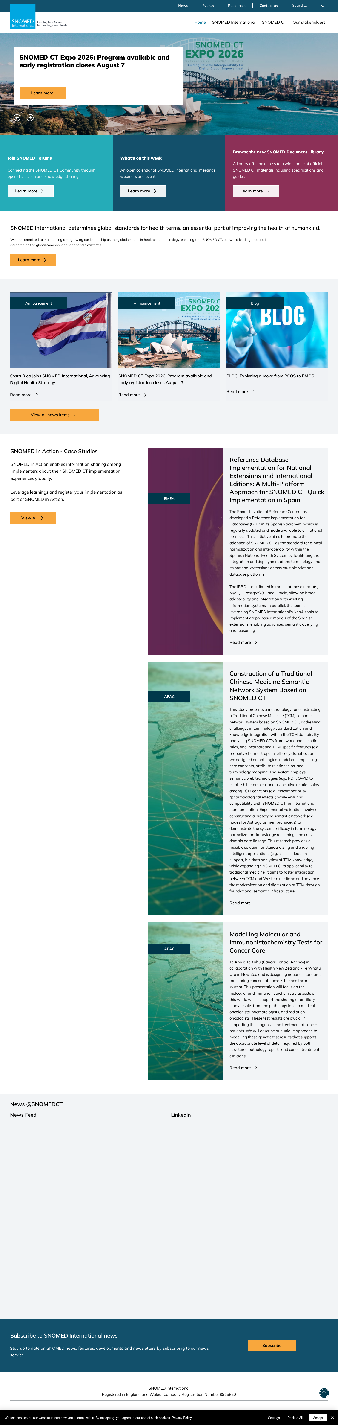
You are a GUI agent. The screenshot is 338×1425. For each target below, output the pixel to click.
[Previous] (17, 117)
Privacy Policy (182, 1417)
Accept (318, 1417)
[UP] (324, 1393)
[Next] (30, 117)
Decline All (295, 1417)
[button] (234, 22)
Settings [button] (274, 1417)
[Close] (332, 1417)
